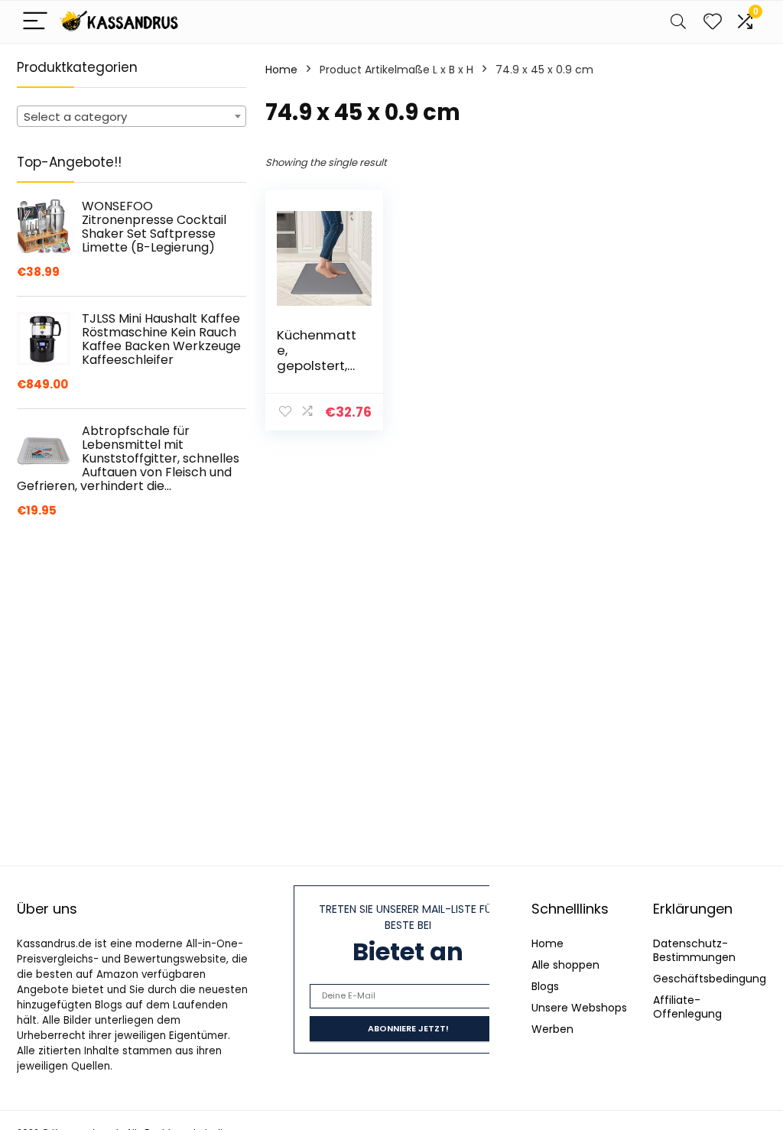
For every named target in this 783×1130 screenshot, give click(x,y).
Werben (552, 1029)
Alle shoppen (565, 965)
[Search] (678, 22)
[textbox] (131, 117)
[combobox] (131, 116)
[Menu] (35, 22)
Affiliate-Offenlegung (687, 1006)
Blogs (545, 986)
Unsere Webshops (579, 1007)
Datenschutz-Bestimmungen (694, 950)
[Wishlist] (712, 21)
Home (281, 69)
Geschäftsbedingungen (716, 978)
